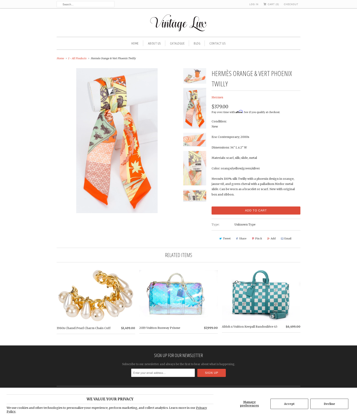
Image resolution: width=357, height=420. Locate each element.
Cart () (273, 4)
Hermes (217, 97)
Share (242, 238)
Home (135, 43)
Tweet (227, 238)
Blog (197, 43)
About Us (154, 43)
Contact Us (217, 43)
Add (273, 238)
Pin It (258, 238)
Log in (253, 4)
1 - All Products (77, 58)
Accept (289, 404)
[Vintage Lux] (178, 23)
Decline (329, 404)
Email (287, 238)
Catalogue (177, 43)
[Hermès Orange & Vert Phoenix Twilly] (117, 140)
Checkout (291, 4)
